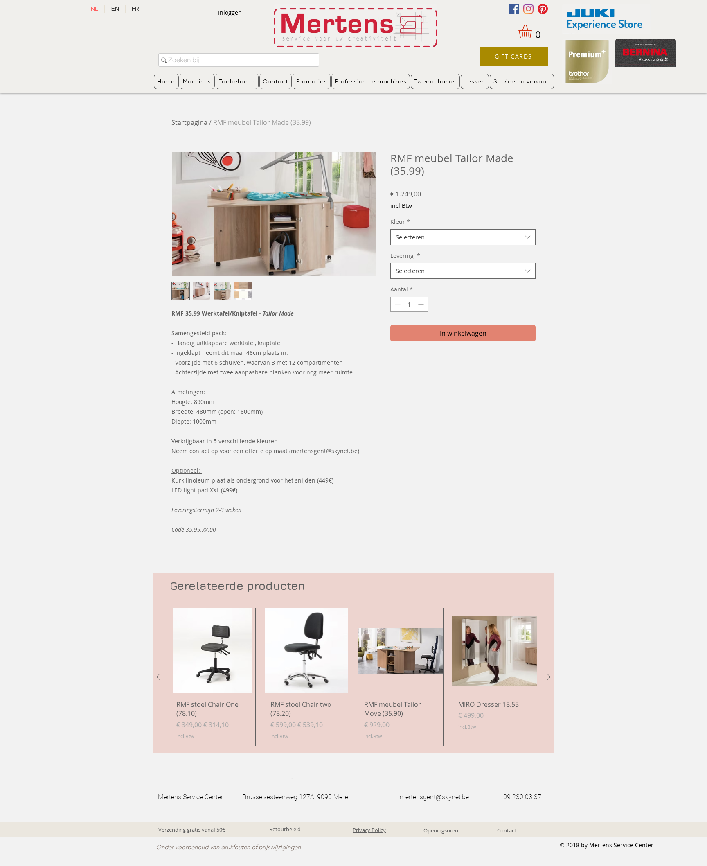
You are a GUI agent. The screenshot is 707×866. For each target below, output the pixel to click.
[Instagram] (528, 9)
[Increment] (422, 304)
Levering (405, 255)
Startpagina (189, 122)
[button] (533, 31)
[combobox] (463, 237)
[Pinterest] (543, 9)
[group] (353, 676)
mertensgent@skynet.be (434, 797)
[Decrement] (397, 304)
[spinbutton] (409, 304)
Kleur (400, 222)
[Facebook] (514, 9)
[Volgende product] (549, 677)
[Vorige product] (158, 677)
